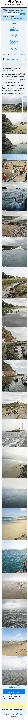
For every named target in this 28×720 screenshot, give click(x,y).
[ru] (5, 9)
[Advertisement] (15, 705)
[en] (3, 9)
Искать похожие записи (14, 692)
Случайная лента (14, 50)
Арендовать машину (14, 33)
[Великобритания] (20, 73)
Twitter (4, 714)
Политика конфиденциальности (16, 714)
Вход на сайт (14, 24)
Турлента (3, 713)
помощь (18, 12)
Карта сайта (14, 713)
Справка (14, 27)
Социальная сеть (14, 45)
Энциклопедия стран (14, 41)
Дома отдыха (14, 37)
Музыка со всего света (14, 43)
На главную (14, 23)
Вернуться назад (14, 689)
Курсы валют (14, 26)
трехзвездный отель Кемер (16, 17)
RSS (8, 714)
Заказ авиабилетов (14, 29)
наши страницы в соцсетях (17, 54)
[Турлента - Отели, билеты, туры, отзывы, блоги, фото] (14, 1)
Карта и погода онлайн (14, 40)
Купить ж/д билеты (14, 30)
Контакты (14, 28)
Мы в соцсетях (14, 49)
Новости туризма (14, 38)
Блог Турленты (14, 47)
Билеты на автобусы (14, 31)
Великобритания (13, 64)
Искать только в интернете (9, 16)
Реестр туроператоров (14, 44)
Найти (22, 14)
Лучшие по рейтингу (14, 48)
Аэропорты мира (14, 42)
